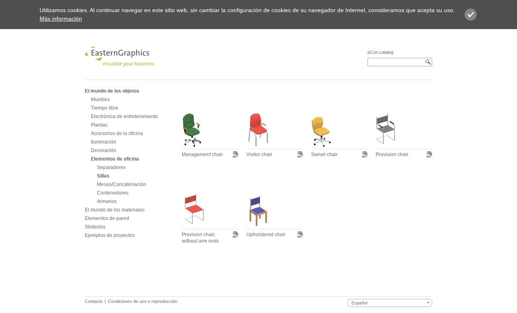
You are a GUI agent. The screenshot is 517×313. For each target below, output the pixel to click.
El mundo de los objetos (112, 91)
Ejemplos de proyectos (110, 235)
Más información (61, 18)
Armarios (107, 201)
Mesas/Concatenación (121, 184)
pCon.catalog (380, 52)
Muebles (100, 99)
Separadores (111, 167)
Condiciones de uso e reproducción (142, 301)
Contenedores (112, 193)
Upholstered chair (266, 234)
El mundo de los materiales (115, 210)
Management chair (202, 154)
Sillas (103, 176)
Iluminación (103, 142)
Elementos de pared (107, 218)
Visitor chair (259, 154)
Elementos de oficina (115, 159)
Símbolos (95, 227)
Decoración (103, 150)
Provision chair (392, 154)
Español (359, 302)
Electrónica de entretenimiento (124, 116)
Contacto (94, 301)
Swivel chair (324, 154)
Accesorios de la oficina (117, 133)
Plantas (99, 125)
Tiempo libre (104, 108)
